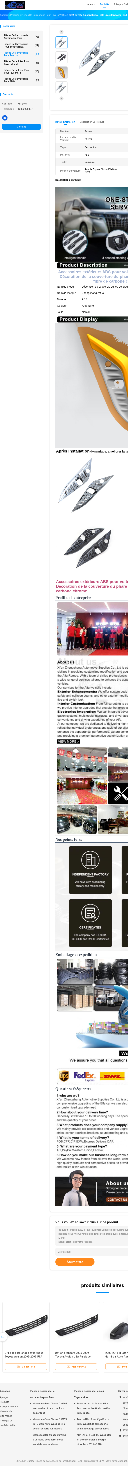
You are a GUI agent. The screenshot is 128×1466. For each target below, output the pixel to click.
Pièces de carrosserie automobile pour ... (21, 36)
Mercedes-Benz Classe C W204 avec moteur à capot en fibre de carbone (50, 1408)
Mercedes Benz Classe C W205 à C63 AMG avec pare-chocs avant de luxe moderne (49, 1440)
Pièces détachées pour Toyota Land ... (21, 62)
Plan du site (6, 1411)
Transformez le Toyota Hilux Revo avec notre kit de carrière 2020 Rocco (93, 1408)
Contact (21, 126)
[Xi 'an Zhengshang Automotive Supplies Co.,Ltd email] (5, 117)
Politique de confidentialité (8, 1423)
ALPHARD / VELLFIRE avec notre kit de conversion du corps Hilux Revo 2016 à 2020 (94, 1440)
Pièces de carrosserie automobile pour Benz (42, 1394)
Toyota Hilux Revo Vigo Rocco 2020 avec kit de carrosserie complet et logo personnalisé (93, 1424)
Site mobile (6, 1416)
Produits (4, 1402)
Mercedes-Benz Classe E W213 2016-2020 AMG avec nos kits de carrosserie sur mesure (50, 1424)
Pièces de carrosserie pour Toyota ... (21, 54)
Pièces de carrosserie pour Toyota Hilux (21, 45)
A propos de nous (9, 1406)
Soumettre (75, 1262)
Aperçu (4, 1397)
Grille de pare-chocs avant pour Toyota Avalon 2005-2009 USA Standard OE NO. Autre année (24, 1356)
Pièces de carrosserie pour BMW (21, 80)
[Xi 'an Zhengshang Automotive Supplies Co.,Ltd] (14, 5)
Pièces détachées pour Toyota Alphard (21, 71)
